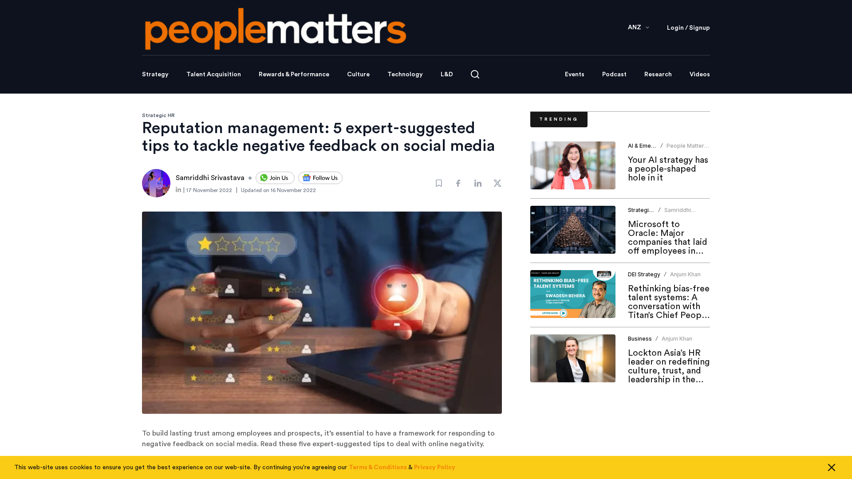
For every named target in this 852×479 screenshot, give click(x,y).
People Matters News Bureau (687, 149)
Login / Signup (688, 28)
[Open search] (475, 74)
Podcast (614, 74)
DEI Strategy (644, 274)
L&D (447, 74)
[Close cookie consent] (831, 467)
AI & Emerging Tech (653, 145)
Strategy (155, 74)
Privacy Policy (434, 467)
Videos (700, 74)
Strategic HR (158, 115)
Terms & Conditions (378, 467)
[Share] (458, 183)
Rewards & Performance (294, 74)
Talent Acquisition (213, 74)
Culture (358, 74)
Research (658, 74)
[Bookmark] (438, 183)
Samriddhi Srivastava (678, 213)
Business (640, 338)
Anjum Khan (685, 274)
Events (574, 74)
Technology (405, 74)
